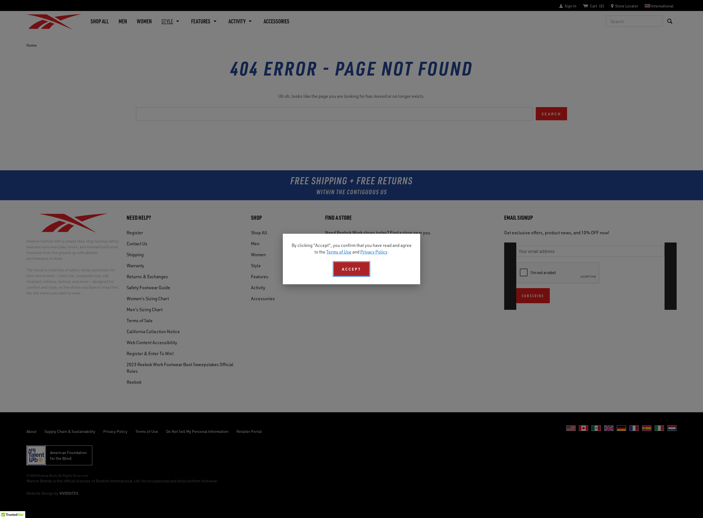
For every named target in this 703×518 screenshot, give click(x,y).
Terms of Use (339, 252)
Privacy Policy (373, 252)
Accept (351, 269)
